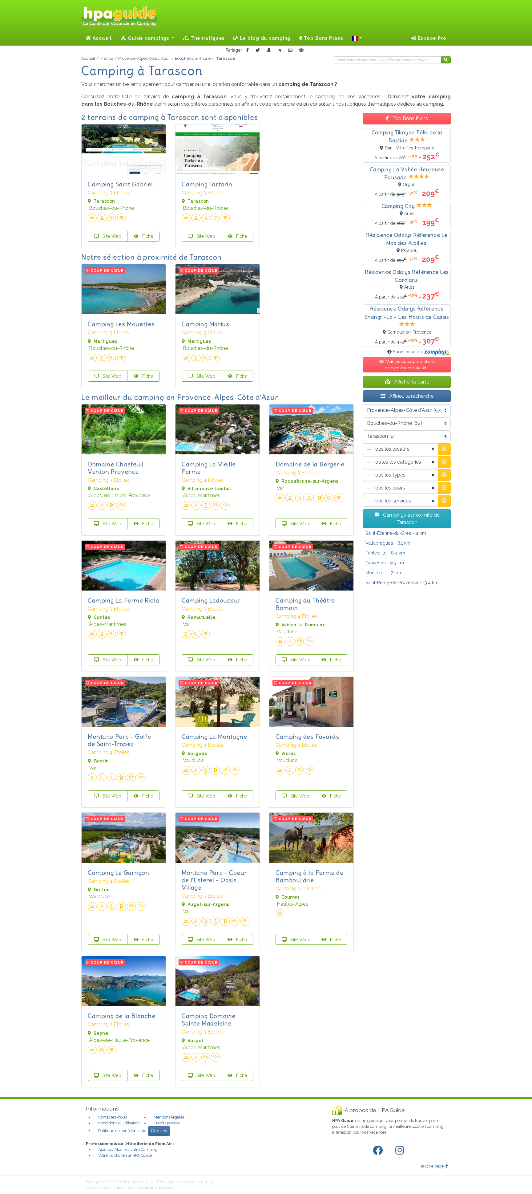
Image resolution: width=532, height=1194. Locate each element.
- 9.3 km (384, 562)
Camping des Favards (307, 736)
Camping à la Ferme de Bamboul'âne (310, 876)
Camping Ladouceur (211, 600)
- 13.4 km (401, 582)
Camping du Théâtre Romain (305, 603)
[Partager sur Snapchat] (269, 50)
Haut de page (431, 1166)
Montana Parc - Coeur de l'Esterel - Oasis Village (214, 880)
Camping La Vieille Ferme (209, 467)
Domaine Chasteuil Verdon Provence (115, 467)
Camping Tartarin (207, 184)
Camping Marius (205, 324)
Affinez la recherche (410, 396)
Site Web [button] (111, 236)
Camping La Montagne (214, 736)
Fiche (147, 236)
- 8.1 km (388, 543)
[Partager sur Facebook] (247, 50)
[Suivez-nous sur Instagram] (400, 1150)
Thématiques (207, 38)
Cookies (159, 1130)
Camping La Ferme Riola (123, 600)
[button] (357, 38)
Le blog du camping (264, 38)
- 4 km (395, 533)
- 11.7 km (383, 572)
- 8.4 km (385, 552)
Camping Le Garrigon (118, 872)
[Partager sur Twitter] (258, 50)
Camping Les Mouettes (121, 324)
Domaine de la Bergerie (310, 464)
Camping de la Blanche (121, 1016)
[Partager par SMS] (301, 50)
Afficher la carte (411, 382)
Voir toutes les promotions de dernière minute (410, 364)
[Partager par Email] (290, 50)
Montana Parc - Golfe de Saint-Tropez (119, 740)
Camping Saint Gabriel (120, 184)
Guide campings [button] (149, 38)
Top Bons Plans (322, 38)
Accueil (101, 38)
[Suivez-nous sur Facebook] (379, 1150)
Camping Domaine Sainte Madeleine (209, 1019)
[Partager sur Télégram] (279, 50)
